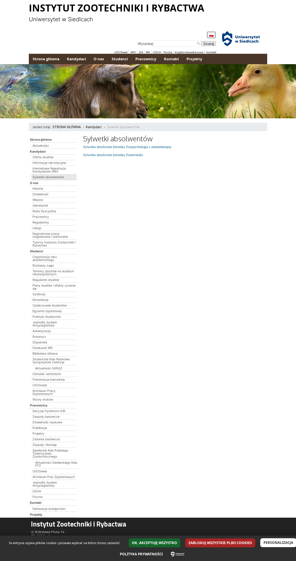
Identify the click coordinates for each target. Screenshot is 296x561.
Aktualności (41, 145)
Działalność (41, 194)
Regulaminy (41, 222)
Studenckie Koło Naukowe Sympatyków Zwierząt (51, 360)
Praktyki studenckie (47, 316)
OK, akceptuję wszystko (154, 542)
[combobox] (178, 43)
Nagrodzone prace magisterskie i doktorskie (50, 235)
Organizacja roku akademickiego (45, 258)
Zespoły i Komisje (45, 445)
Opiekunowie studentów (50, 305)
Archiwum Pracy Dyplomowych (44, 392)
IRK (148, 52)
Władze (38, 200)
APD (133, 52)
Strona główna (41, 139)
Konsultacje (41, 300)
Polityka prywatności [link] (141, 554)
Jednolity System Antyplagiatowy (45, 323)
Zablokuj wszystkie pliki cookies (220, 542)
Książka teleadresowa (189, 52)
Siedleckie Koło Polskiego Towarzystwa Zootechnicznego (50, 453)
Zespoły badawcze (46, 416)
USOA (157, 52)
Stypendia (40, 342)
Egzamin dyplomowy (47, 311)
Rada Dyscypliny (44, 211)
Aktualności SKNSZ (48, 368)
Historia (38, 188)
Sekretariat (40, 205)
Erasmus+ (39, 336)
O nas (34, 183)
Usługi (37, 228)
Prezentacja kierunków (49, 379)
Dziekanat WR (42, 348)
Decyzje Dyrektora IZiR (49, 411)
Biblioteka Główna (45, 353)
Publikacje (40, 428)
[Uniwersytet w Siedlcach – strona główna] (177, 554)
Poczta (168, 52)
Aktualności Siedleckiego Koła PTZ (56, 464)
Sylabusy (39, 294)
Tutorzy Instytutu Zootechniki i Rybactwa (54, 243)
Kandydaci (38, 151)
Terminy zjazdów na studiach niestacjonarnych (53, 272)
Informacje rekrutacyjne (49, 163)
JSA (141, 52)
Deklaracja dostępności (49, 508)
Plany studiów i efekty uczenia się (54, 287)
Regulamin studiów (46, 280)
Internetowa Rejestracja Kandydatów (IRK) (49, 169)
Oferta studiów (43, 157)
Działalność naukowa (47, 422)
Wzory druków (43, 399)
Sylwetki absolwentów (48, 177)
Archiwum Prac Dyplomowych (54, 477)
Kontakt (211, 52)
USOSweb (121, 52)
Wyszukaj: (146, 43)
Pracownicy (41, 217)
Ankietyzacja (42, 331)
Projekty (38, 433)
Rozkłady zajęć (43, 265)
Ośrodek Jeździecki (47, 374)
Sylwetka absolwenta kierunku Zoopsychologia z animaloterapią (127, 147)
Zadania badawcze (46, 439)
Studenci (36, 251)
